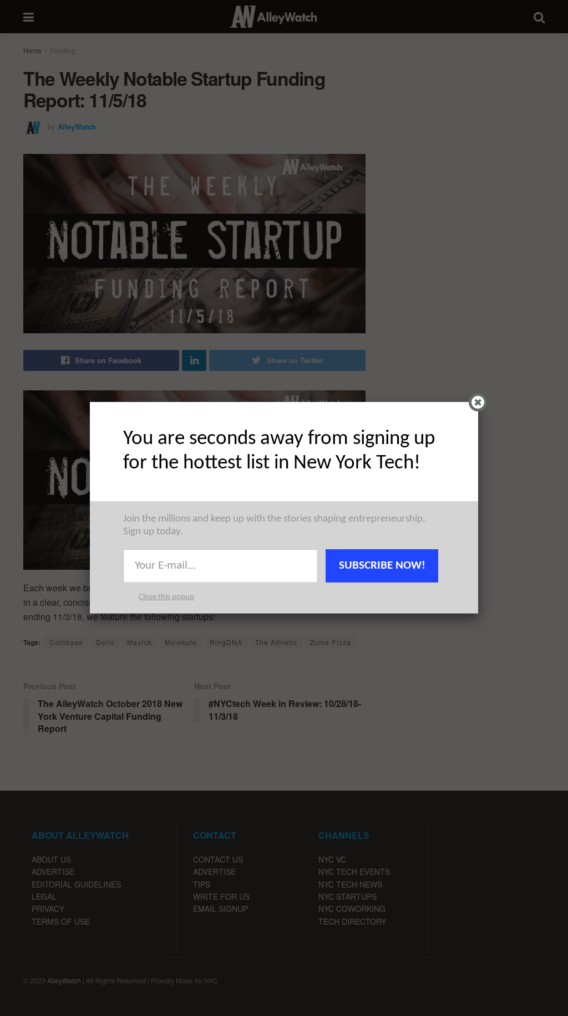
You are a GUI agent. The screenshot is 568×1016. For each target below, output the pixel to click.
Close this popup (166, 597)
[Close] (478, 402)
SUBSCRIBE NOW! (382, 565)
